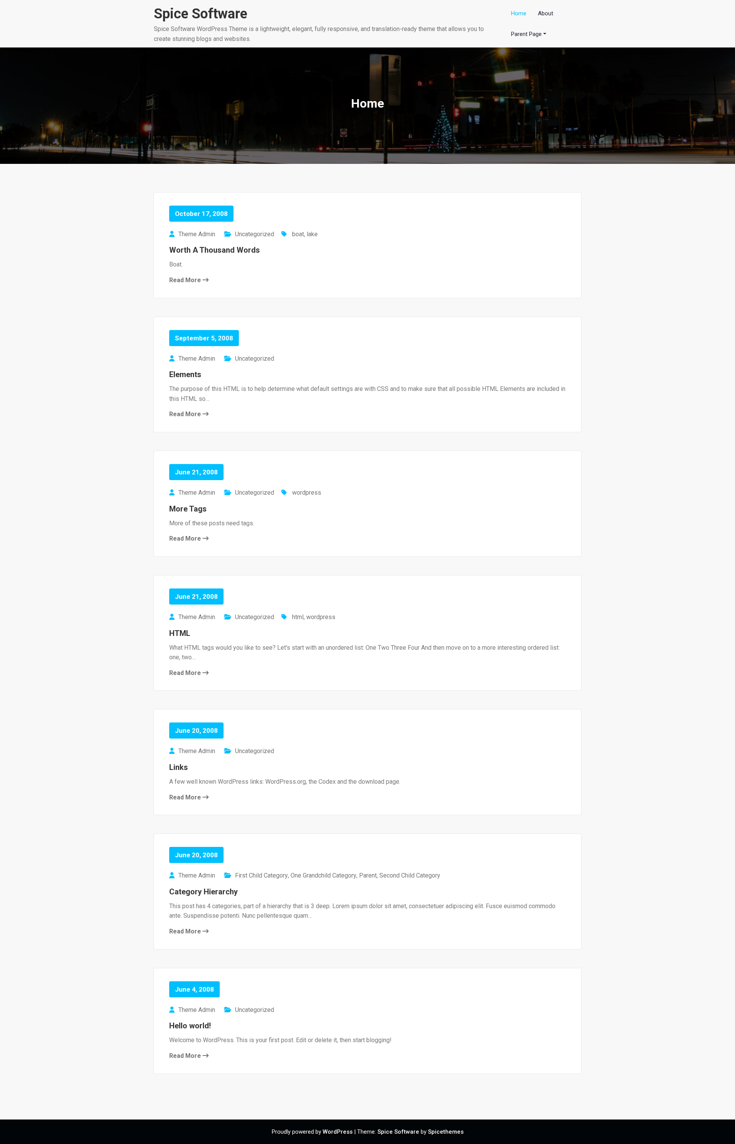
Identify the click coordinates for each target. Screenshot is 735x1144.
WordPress (338, 1131)
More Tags (188, 508)
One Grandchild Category (323, 875)
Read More (186, 280)
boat (298, 234)
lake (312, 234)
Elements (185, 374)
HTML (179, 633)
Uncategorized (254, 234)
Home (518, 13)
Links (178, 767)
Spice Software (200, 14)
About (545, 13)
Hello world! (190, 1025)
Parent (368, 875)
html (298, 617)
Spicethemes (446, 1131)
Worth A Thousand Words (214, 250)
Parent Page (526, 34)
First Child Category (261, 875)
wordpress (306, 492)
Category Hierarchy (203, 891)
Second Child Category (409, 875)
